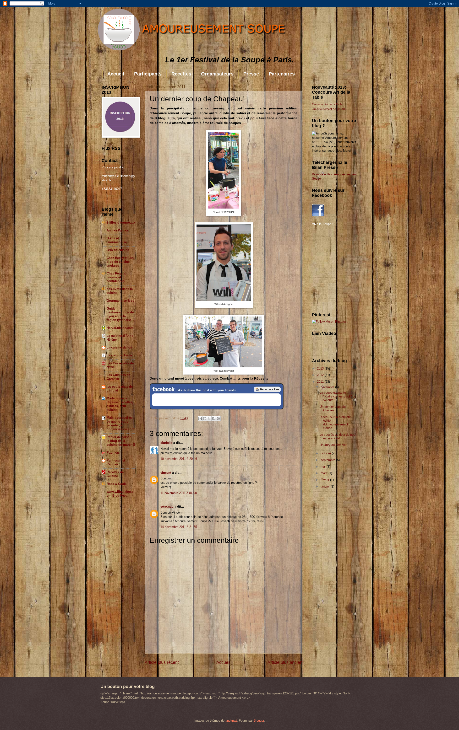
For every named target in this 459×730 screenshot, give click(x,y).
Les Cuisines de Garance (118, 377)
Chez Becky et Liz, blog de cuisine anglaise (120, 261)
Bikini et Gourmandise (117, 240)
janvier (326, 486)
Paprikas (113, 452)
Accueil (115, 73)
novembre (328, 387)
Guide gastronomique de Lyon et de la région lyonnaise (120, 314)
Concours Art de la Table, (327, 104)
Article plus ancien (285, 662)
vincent (165, 472)
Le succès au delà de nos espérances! (337, 436)
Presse (251, 73)
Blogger (259, 720)
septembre (328, 460)
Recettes (181, 73)
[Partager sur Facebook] (213, 418)
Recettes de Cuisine (115, 474)
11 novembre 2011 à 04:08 (178, 493)
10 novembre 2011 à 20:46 (178, 459)
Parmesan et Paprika (116, 462)
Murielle (166, 443)
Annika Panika (117, 230)
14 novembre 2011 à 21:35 (178, 527)
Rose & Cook (116, 484)
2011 (321, 381)
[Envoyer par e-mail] (200, 418)
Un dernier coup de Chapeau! (333, 408)
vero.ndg (167, 506)
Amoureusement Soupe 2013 (329, 109)
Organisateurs (217, 73)
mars (324, 473)
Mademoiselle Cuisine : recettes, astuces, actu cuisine (120, 404)
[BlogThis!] (204, 418)
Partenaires (282, 73)
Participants (148, 73)
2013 (321, 368)
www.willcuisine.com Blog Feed (120, 493)
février (325, 480)
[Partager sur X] (209, 418)
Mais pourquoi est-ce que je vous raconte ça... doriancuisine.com (120, 423)
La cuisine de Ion (119, 347)
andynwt (231, 720)
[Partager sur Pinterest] (218, 418)
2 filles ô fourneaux (121, 222)
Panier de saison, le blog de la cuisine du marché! (121, 440)
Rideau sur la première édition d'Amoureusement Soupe (335, 422)
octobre (326, 453)
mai (324, 466)
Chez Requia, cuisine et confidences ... (117, 277)
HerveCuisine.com (120, 328)
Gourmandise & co (120, 300)
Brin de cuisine (118, 250)
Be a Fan (267, 389)
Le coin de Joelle (119, 355)
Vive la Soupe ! (322, 224)
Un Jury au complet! (334, 445)
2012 (321, 375)
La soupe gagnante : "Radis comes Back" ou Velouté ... (338, 396)
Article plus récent (162, 662)
